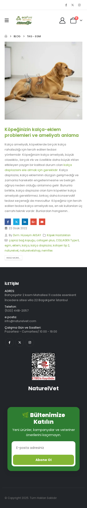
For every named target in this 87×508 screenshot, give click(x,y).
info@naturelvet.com (20, 321)
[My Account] (62, 20)
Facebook (8, 222)
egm (8, 245)
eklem (16, 245)
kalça (25, 245)
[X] (73, 5)
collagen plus (45, 240)
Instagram (30, 342)
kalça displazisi (41, 245)
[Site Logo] (23, 20)
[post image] (43, 81)
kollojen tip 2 (61, 245)
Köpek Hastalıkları (59, 235)
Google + (33, 222)
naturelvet (12, 250)
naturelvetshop (30, 250)
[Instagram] (79, 5)
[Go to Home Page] (6, 36)
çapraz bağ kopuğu (22, 240)
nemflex (47, 250)
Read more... (13, 257)
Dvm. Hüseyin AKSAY (27, 235)
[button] (8, 20)
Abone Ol (43, 460)
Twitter (16, 222)
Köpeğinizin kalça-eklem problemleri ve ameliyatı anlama (42, 132)
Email (42, 222)
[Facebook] (66, 5)
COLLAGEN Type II (67, 240)
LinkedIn (25, 222)
